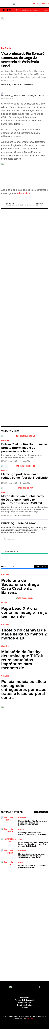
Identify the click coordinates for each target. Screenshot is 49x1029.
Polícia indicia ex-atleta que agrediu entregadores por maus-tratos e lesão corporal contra (24, 689)
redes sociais (23, 193)
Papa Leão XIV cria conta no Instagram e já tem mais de (24, 612)
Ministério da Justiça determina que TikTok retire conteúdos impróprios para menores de (22, 660)
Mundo (4, 603)
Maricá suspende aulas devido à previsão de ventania (32, 866)
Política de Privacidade (25, 1000)
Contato (24, 1008)
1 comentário (25, 461)
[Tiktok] (30, 1023)
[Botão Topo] (34, 1023)
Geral (3, 492)
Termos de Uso (24, 1003)
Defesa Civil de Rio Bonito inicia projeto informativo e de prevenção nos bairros (24, 447)
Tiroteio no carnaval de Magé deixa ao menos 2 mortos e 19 (24, 634)
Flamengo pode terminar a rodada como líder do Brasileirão (24, 475)
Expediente (24, 998)
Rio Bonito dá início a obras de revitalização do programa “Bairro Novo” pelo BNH (31, 856)
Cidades (5, 575)
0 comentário (27, 85)
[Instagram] (17, 1023)
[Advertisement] (24, 317)
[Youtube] (26, 1023)
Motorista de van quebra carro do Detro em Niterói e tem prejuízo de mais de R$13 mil (22, 499)
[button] (2, 88)
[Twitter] (21, 1023)
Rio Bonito (6, 48)
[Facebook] (13, 1023)
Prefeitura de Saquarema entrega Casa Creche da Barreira (20, 586)
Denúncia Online (24, 1005)
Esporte (4, 470)
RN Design (31, 1018)
